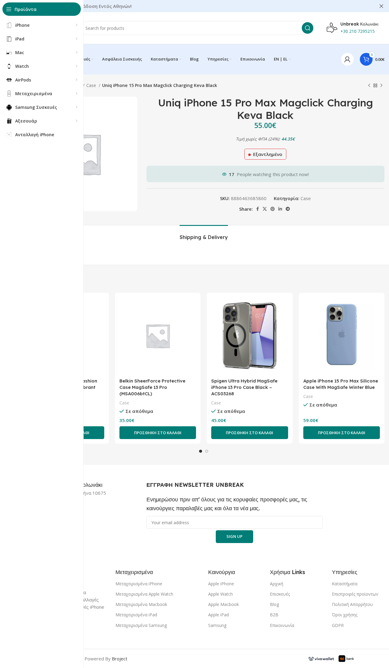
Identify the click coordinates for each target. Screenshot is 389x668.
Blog (274, 604)
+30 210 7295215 (357, 31)
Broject (119, 659)
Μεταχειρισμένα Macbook (141, 604)
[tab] (204, 234)
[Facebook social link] (257, 209)
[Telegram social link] (288, 209)
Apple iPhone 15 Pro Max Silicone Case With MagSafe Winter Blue (340, 384)
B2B (274, 615)
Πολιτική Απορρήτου (352, 604)
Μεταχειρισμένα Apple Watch (144, 594)
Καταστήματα (344, 584)
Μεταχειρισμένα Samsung (141, 625)
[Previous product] (369, 85)
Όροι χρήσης (344, 615)
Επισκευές (280, 594)
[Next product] (381, 85)
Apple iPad (218, 615)
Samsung (217, 625)
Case (91, 85)
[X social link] (265, 209)
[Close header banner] (381, 6)
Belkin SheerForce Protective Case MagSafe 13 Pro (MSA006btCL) (152, 387)
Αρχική (276, 584)
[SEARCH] (307, 28)
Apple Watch (220, 594)
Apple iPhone (221, 584)
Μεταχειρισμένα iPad (136, 615)
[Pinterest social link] (273, 209)
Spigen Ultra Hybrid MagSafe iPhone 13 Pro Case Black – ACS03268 (244, 387)
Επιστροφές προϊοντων (355, 594)
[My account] (347, 59)
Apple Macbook (223, 604)
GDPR (338, 625)
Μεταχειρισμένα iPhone (138, 584)
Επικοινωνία (282, 625)
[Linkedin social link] (280, 209)
